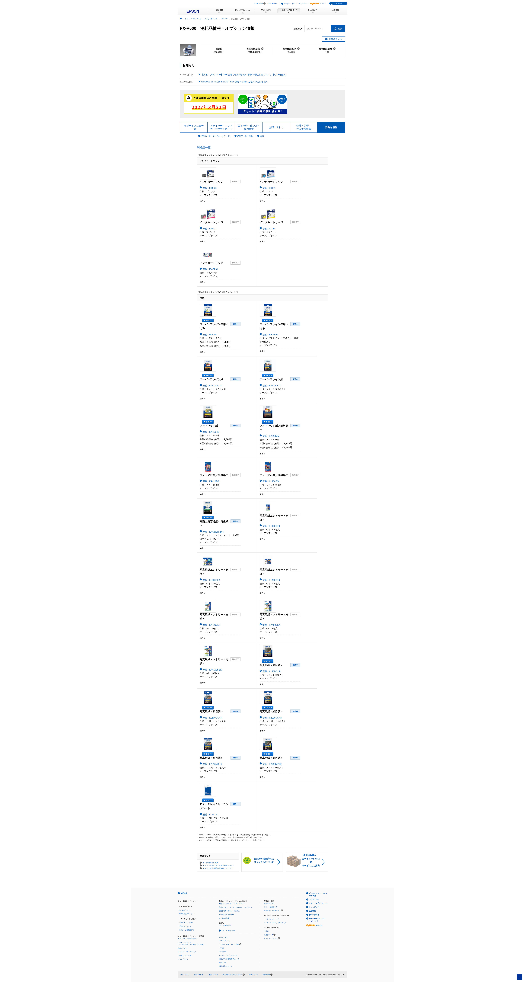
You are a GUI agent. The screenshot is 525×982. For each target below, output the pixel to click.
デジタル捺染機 (224, 918)
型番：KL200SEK (211, 580)
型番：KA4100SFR (212, 385)
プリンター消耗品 (225, 925)
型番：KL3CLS (210, 814)
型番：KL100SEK (271, 526)
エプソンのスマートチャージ (187, 938)
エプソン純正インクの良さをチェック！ (219, 865)
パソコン (222, 948)
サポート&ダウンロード (318, 903)
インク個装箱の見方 (211, 863)
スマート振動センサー (271, 907)
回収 (262, 136)
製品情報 (184, 893)
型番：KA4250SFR (272, 385)
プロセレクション (185, 926)
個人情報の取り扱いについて (233, 974)
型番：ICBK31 (210, 188)
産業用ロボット (269, 903)
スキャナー (222, 951)
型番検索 (298, 28)
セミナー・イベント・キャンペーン (296, 4)
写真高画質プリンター (186, 914)
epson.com (266, 974)
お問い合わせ (272, 3)
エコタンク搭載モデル (186, 930)
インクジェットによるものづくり (275, 922)
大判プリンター (183, 948)
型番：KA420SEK (211, 625)
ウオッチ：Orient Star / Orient (229, 944)
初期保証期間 (327, 49)
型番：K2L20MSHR (272, 718)
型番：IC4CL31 (210, 269)
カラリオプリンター (186, 922)
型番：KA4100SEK (212, 670)
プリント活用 (314, 900)
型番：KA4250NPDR (213, 532)
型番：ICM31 (209, 229)
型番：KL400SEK (271, 580)
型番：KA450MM (270, 436)
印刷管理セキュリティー (227, 966)
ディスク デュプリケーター (228, 955)
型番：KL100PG (270, 481)
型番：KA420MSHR (272, 764)
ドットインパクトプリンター (187, 952)
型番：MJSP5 (209, 334)
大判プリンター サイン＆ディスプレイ (232, 903)
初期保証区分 (291, 49)
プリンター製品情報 (228, 930)
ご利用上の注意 (213, 974)
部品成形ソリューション (272, 910)
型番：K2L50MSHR (212, 764)
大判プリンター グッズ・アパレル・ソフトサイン (235, 907)
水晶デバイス (268, 935)
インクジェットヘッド (271, 919)
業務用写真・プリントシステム (229, 911)
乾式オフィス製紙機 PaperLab (229, 959)
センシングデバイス (271, 938)
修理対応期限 (255, 49)
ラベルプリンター (184, 959)
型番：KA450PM (211, 432)
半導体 (266, 931)
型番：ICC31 (268, 188)
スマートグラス (224, 941)
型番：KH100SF (270, 334)
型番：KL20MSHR (271, 671)
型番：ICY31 (268, 229)
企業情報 (312, 911)
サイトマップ (184, 974)
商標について (253, 974)
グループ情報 (258, 3)
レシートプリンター (184, 955)
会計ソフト (222, 962)
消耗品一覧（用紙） (245, 136)
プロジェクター (224, 937)
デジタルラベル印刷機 (226, 914)
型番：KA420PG (211, 481)
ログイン (323, 3)
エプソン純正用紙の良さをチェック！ (218, 868)
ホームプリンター (185, 910)
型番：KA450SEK (271, 625)
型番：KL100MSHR (212, 718)
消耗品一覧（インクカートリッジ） (216, 136)
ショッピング (314, 907)
